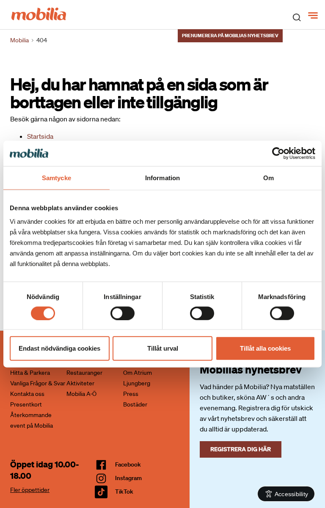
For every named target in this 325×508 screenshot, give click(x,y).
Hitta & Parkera (30, 372)
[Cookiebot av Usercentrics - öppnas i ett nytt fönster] (278, 153)
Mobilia (19, 40)
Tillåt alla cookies (265, 348)
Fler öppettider (30, 490)
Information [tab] (162, 177)
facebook (128, 464)
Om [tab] (268, 177)
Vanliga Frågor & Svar (37, 383)
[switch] (122, 313)
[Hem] (39, 13)
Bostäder (135, 404)
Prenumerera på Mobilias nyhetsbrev (230, 35)
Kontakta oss (27, 394)
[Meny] (313, 15)
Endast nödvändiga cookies (59, 348)
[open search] (296, 17)
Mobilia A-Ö (81, 394)
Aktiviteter (80, 383)
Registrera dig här (240, 449)
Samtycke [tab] (56, 177)
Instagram (128, 478)
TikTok (124, 491)
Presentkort (26, 404)
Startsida (40, 136)
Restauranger (84, 372)
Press (130, 394)
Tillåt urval (162, 348)
